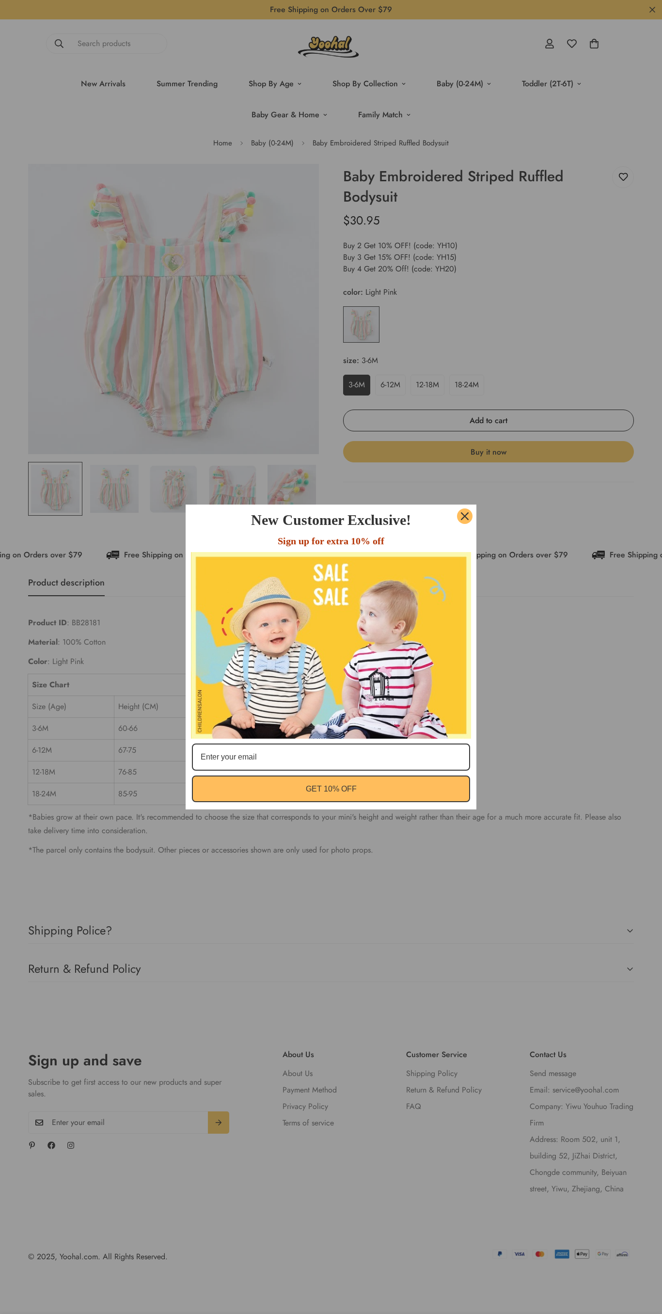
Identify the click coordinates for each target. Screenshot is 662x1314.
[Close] (464, 516)
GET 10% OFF (331, 789)
